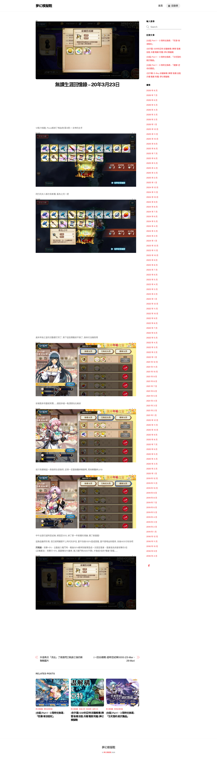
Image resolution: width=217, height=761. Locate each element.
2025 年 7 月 (151, 153)
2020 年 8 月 (151, 439)
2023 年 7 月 (151, 270)
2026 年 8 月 (151, 90)
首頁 (160, 5)
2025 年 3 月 (152, 173)
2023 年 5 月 (152, 280)
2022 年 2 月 (151, 352)
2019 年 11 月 (151, 483)
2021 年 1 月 (151, 415)
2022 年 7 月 (151, 328)
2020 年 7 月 (151, 444)
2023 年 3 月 (152, 289)
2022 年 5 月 (151, 338)
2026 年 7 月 (151, 95)
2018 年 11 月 (151, 541)
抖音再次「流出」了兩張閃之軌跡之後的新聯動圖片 (61, 659)
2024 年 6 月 (151, 216)
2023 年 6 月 (151, 275)
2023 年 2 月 (151, 294)
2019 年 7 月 (151, 502)
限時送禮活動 (48, 709)
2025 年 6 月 (151, 158)
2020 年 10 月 (152, 430)
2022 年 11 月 (152, 309)
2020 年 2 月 (151, 469)
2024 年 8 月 (152, 207)
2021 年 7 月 (151, 386)
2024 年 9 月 (151, 202)
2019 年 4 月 (151, 517)
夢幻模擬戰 (39, 709)
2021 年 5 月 (151, 396)
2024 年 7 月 (151, 212)
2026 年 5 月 (151, 105)
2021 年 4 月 (151, 401)
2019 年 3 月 (151, 522)
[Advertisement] (87, 107)
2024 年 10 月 (152, 197)
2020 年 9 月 (151, 435)
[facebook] (148, 565)
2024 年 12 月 (152, 187)
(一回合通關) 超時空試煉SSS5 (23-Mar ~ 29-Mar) (114, 659)
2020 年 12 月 (152, 420)
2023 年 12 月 (152, 246)
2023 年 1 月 (151, 299)
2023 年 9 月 (151, 260)
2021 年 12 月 (152, 362)
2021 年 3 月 (151, 406)
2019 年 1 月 (151, 532)
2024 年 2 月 (151, 236)
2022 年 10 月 (152, 313)
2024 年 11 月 (152, 192)
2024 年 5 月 (152, 221)
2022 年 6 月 (151, 333)
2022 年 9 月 (151, 318)
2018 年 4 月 (151, 556)
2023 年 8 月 (152, 265)
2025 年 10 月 (152, 139)
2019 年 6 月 (151, 507)
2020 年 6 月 (151, 449)
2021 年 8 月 (151, 381)
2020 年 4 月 (151, 459)
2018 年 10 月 (152, 546)
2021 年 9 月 (151, 376)
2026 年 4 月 (151, 110)
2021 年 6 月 (151, 391)
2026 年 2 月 (151, 119)
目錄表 (174, 5)
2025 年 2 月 (151, 178)
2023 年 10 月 (152, 255)
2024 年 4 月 (152, 226)
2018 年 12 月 (152, 536)
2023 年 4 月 (152, 284)
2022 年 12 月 (152, 304)
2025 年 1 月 (151, 182)
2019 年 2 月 (151, 527)
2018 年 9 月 (151, 551)
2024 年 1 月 (151, 241)
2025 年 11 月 (152, 134)
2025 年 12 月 (152, 129)
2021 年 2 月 (151, 410)
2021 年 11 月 (151, 367)
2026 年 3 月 (151, 115)
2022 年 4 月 (151, 343)
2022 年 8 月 (151, 323)
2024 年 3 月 (152, 231)
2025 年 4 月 (152, 168)
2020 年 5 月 (151, 454)
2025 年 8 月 (152, 148)
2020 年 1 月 (151, 473)
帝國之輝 (82, 709)
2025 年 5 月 (152, 163)
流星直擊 (88, 709)
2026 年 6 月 (151, 100)
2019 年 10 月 (152, 488)
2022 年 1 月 (151, 357)
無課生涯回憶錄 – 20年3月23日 (87, 84)
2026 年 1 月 (151, 124)
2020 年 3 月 (151, 464)
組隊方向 (95, 709)
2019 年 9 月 (151, 493)
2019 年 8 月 (151, 498)
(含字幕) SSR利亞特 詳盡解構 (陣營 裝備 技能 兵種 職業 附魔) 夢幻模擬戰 (87, 716)
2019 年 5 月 (151, 512)
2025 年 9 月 (151, 144)
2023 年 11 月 (152, 250)
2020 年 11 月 (152, 425)
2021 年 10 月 (152, 372)
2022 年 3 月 (151, 347)
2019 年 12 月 (152, 478)
